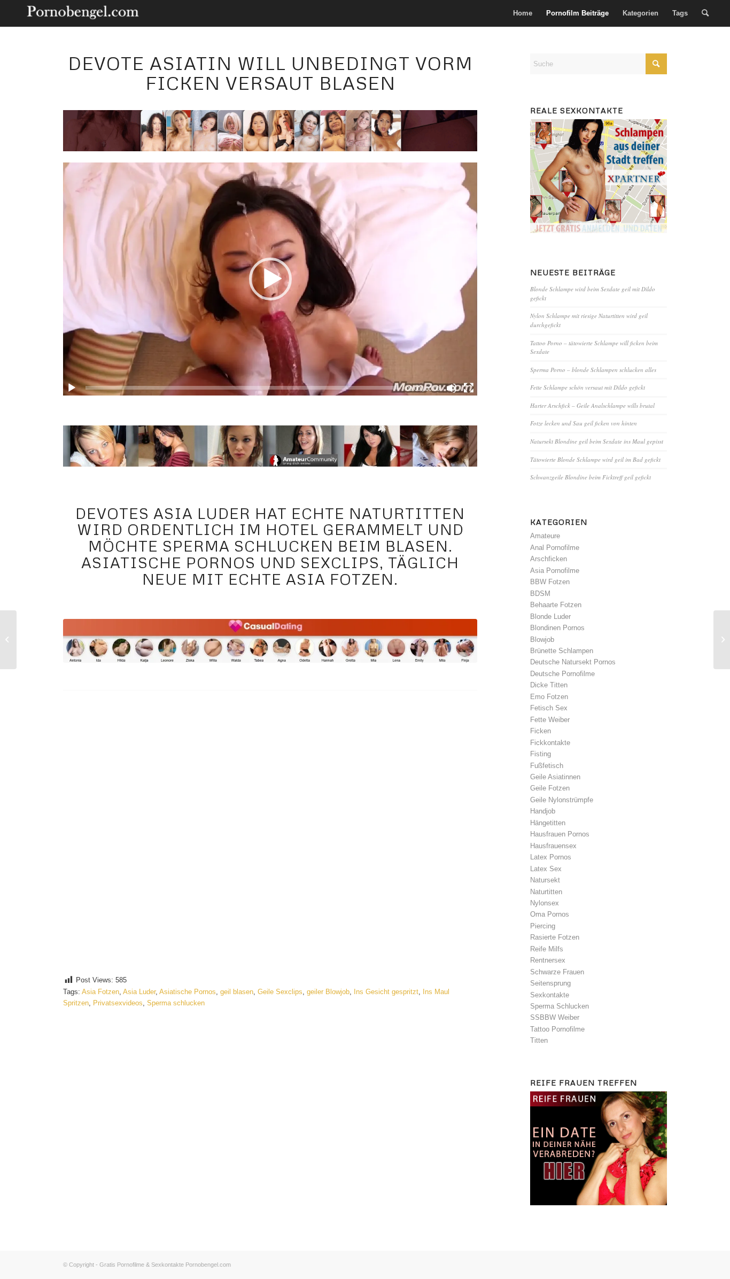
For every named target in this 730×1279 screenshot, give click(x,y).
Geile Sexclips (280, 992)
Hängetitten (547, 823)
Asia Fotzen (100, 992)
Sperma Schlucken (559, 1006)
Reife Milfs (546, 949)
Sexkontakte (549, 995)
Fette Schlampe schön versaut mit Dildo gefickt (587, 387)
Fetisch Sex (549, 708)
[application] (270, 279)
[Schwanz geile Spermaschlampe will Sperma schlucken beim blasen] (721, 639)
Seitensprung (550, 983)
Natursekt (545, 880)
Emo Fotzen (549, 697)
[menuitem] (522, 13)
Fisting (540, 754)
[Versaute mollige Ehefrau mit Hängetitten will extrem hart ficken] (8, 639)
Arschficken (548, 559)
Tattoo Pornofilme (557, 1029)
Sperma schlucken (176, 1003)
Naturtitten (546, 892)
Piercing (542, 926)
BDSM (540, 594)
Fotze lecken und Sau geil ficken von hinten (583, 423)
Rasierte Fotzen (554, 937)
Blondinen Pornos (557, 628)
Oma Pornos (549, 914)
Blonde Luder (550, 617)
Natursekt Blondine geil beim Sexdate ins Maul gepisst (596, 441)
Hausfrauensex (553, 846)
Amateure (545, 536)
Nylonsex (544, 903)
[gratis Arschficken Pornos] (432, 924)
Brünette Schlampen (561, 651)
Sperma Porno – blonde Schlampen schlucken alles (593, 370)
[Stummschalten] (451, 388)
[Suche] (705, 13)
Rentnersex (547, 960)
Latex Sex (546, 869)
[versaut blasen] (270, 640)
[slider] (241, 388)
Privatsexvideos (118, 1003)
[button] (270, 279)
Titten (539, 1040)
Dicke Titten (549, 685)
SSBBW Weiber (554, 1017)
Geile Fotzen (550, 788)
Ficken (540, 731)
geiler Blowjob (328, 992)
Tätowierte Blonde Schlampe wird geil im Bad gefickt (595, 459)
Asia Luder (139, 992)
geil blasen (236, 992)
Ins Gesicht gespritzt (386, 992)
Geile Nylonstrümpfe (561, 800)
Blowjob (542, 639)
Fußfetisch (546, 766)
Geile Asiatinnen (555, 777)
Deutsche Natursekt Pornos (573, 662)
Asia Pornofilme (554, 571)
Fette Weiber (550, 720)
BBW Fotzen (550, 582)
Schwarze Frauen (557, 972)
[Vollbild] (468, 388)
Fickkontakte (550, 743)
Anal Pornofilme (554, 548)
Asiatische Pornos (187, 992)
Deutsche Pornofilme (562, 674)
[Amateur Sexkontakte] (83, 13)
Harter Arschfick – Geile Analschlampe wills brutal (592, 405)
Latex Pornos (550, 857)
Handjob (542, 811)
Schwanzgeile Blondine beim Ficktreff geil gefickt (590, 477)
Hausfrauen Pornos (559, 834)
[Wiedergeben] (71, 388)
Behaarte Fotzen (555, 605)
